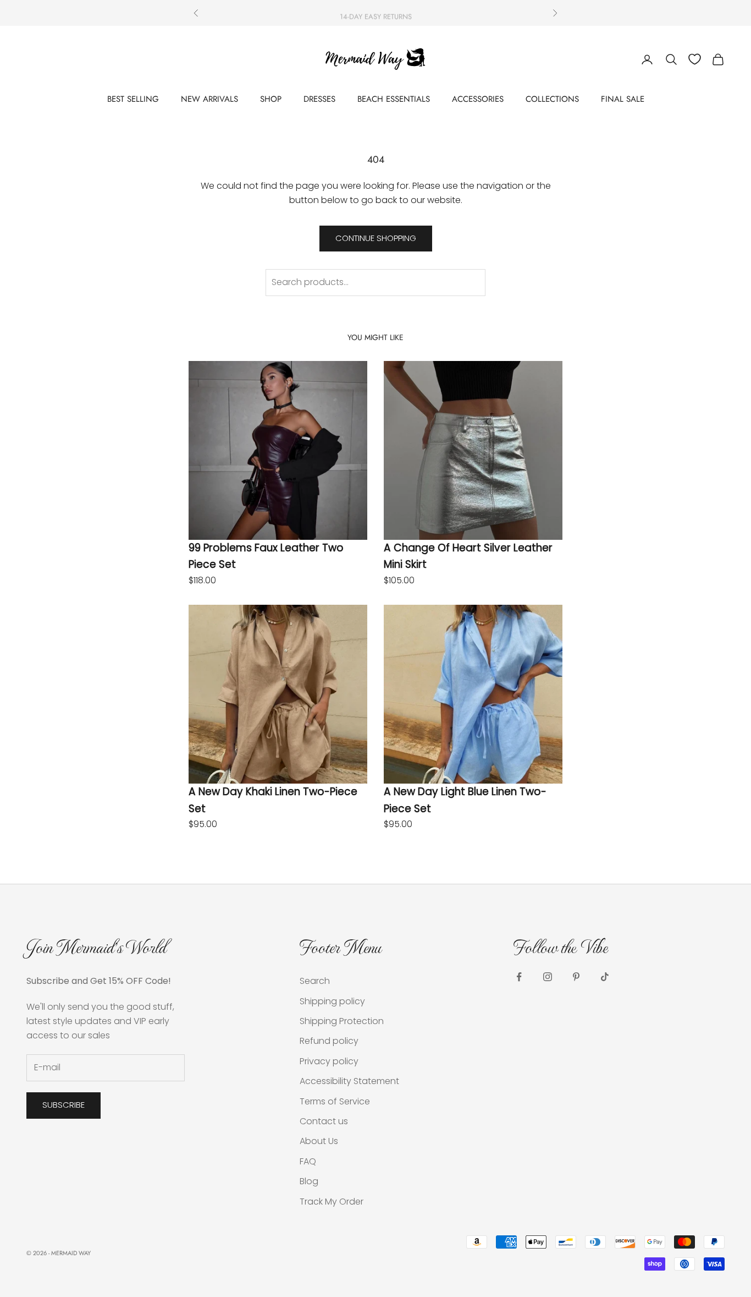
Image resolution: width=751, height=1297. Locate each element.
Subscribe (63, 1104)
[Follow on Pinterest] (576, 976)
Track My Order (331, 1201)
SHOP (270, 99)
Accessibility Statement (349, 1081)
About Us (319, 1141)
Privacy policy (329, 1061)
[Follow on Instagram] (547, 976)
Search (315, 981)
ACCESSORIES (478, 99)
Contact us (324, 1121)
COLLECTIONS (552, 99)
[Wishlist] (694, 59)
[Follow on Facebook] (518, 976)
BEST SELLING (133, 99)
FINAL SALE (622, 99)
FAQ (308, 1161)
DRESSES (319, 99)
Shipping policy (332, 1001)
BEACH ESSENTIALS (393, 99)
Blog (309, 1181)
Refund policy (329, 1041)
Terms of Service (335, 1101)
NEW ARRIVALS (209, 99)
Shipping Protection (342, 1021)
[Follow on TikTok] (604, 976)
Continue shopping (375, 238)
